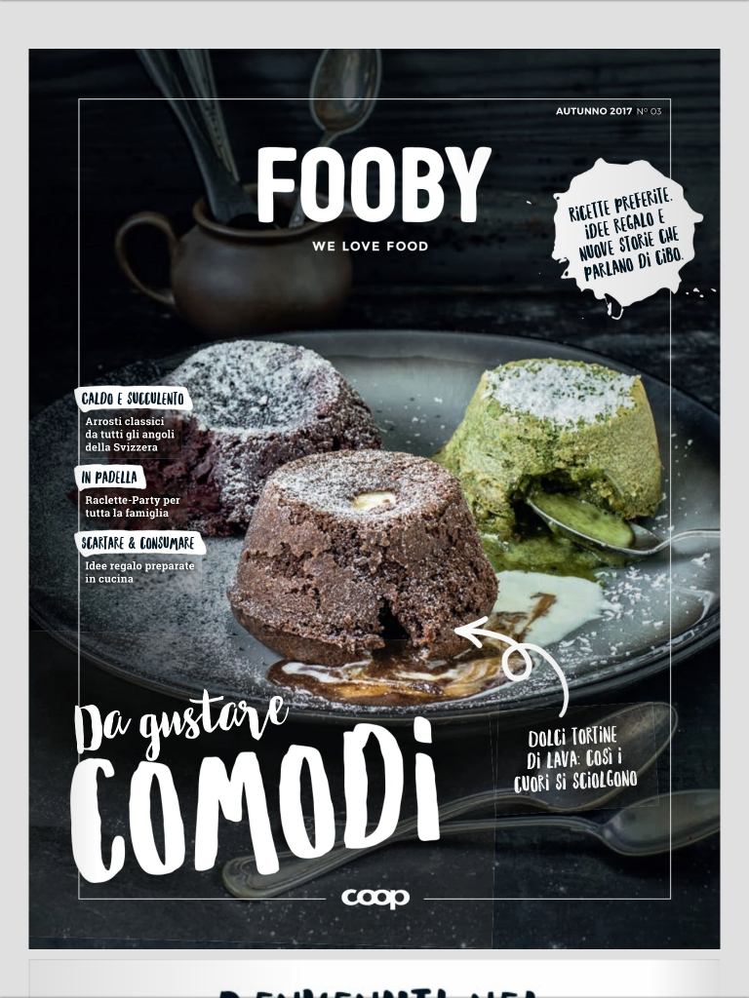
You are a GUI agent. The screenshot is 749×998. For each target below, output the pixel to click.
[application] (374, 499)
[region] (374, 499)
